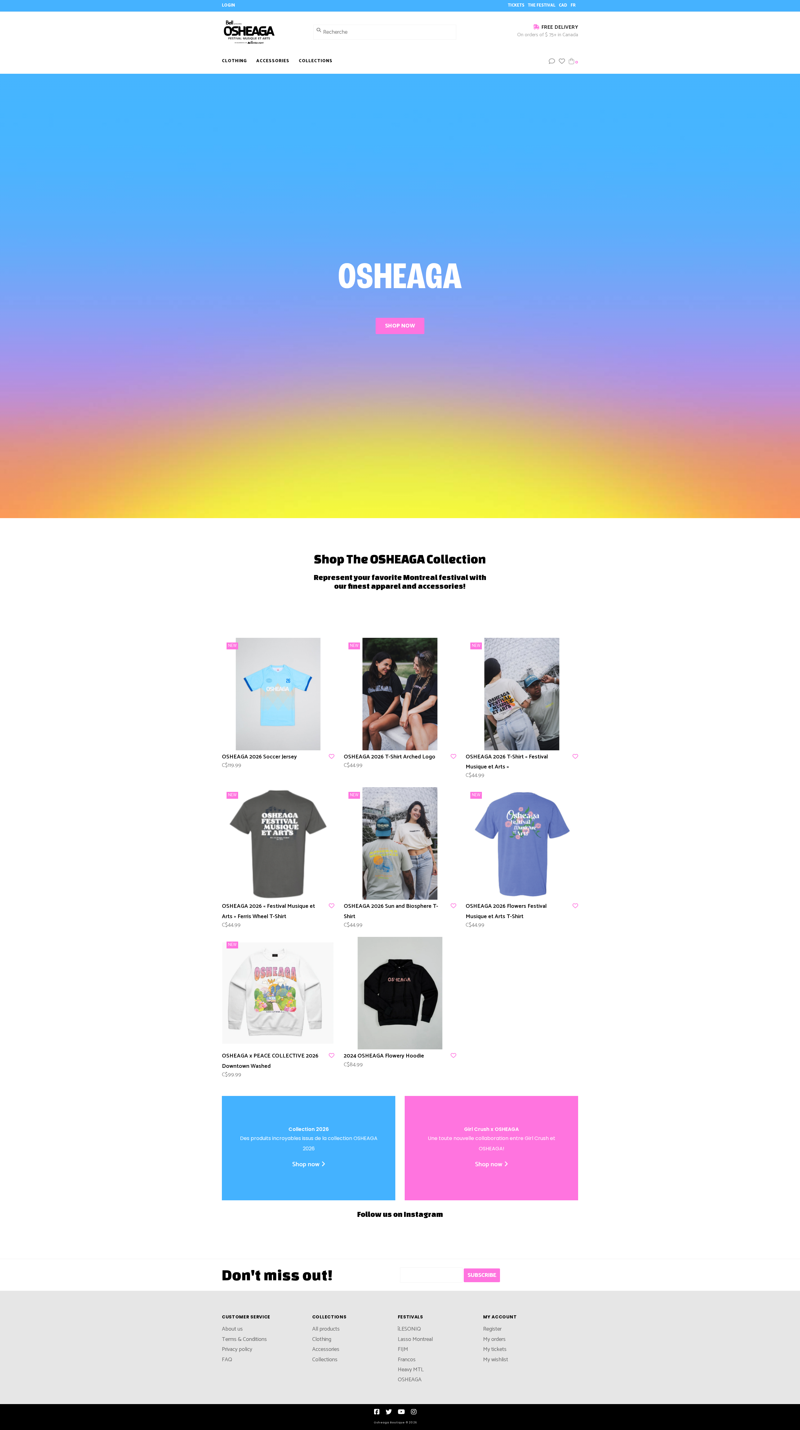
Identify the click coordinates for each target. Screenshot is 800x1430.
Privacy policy (237, 1349)
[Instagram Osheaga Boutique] (413, 1412)
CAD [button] (563, 5)
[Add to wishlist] (331, 757)
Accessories (272, 61)
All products (326, 1329)
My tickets (495, 1349)
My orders (494, 1339)
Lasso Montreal (415, 1339)
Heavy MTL (411, 1369)
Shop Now (400, 326)
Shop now (306, 1164)
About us (232, 1329)
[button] (552, 62)
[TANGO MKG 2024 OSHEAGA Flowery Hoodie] (400, 993)
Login (228, 5)
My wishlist (495, 1359)
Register (492, 1329)
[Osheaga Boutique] (263, 32)
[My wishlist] (562, 62)
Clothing (234, 61)
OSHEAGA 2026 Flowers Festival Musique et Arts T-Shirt (506, 911)
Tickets (516, 5)
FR (573, 5)
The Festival (542, 5)
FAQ (227, 1359)
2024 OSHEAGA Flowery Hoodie (384, 1056)
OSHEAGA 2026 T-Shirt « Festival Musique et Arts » (507, 762)
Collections (315, 61)
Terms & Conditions (244, 1339)
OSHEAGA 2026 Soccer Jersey (259, 757)
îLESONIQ (409, 1329)
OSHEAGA (410, 1379)
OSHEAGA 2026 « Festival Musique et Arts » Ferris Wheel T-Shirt (268, 911)
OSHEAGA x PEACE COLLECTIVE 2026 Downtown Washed (270, 1061)
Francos (407, 1359)
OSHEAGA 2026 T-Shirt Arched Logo (389, 757)
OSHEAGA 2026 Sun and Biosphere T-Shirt (391, 911)
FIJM (403, 1349)
